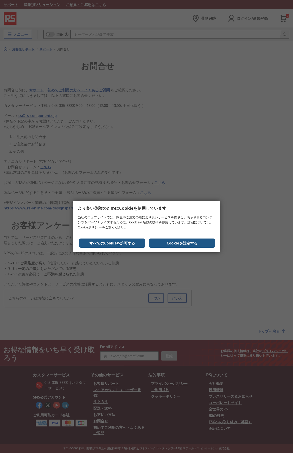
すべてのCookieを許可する (112, 243)
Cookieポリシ (88, 227)
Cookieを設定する (182, 243)
